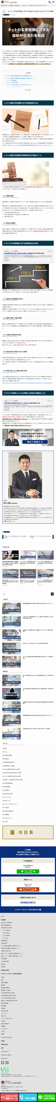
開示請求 (6, 759)
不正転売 (6, 807)
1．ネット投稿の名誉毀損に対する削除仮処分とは (19, 76)
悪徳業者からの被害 (9, 766)
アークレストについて (6, 1037)
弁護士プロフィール (9, 521)
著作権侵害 (7, 787)
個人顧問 (3, 966)
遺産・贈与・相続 (8, 794)
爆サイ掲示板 (6, 933)
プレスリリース (5, 1051)
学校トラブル (7, 800)
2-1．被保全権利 (13, 80)
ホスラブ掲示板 (6, 930)
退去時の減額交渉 (9, 811)
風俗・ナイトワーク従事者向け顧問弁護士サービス (12, 953)
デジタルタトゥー (8, 818)
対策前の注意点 (5, 970)
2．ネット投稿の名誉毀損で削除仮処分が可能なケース (20, 78)
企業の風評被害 (8, 783)
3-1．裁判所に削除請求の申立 (16, 87)
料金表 (3, 1041)
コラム (5, 752)
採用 (2, 1048)
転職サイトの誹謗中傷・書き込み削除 (13, 780)
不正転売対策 (4, 943)
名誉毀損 (6, 790)
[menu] (53, 2)
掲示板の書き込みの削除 (6, 927)
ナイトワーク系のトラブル (10, 804)
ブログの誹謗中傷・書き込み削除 (12, 776)
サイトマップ (4, 1058)
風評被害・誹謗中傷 (9, 762)
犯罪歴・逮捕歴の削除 (6, 925)
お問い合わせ (4, 1044)
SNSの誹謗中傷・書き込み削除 (12, 769)
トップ (2, 916)
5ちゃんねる (5, 938)
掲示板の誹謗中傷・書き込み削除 (12, 773)
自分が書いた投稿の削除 (6, 922)
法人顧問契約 (4, 958)
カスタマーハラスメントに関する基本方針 (26, 910)
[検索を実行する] (52, 594)
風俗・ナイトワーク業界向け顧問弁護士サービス (11, 956)
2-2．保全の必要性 (14, 82)
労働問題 (6, 814)
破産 (5, 748)
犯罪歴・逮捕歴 (8, 755)
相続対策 (3, 964)
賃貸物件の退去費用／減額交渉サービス (10, 948)
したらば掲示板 (6, 935)
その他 (6, 821)
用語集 (2, 1034)
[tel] (50, 2)
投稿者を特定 (4, 940)
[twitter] (2, 1063)
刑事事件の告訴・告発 (6, 951)
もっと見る (28, 90)
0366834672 (5, 1088)
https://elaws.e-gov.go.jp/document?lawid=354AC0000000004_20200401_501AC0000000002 (27, 383)
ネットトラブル (6, 14)
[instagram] (7, 1063)
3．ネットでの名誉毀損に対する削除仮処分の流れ (19, 85)
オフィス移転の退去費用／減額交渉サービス (11, 945)
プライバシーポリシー (6, 1055)
